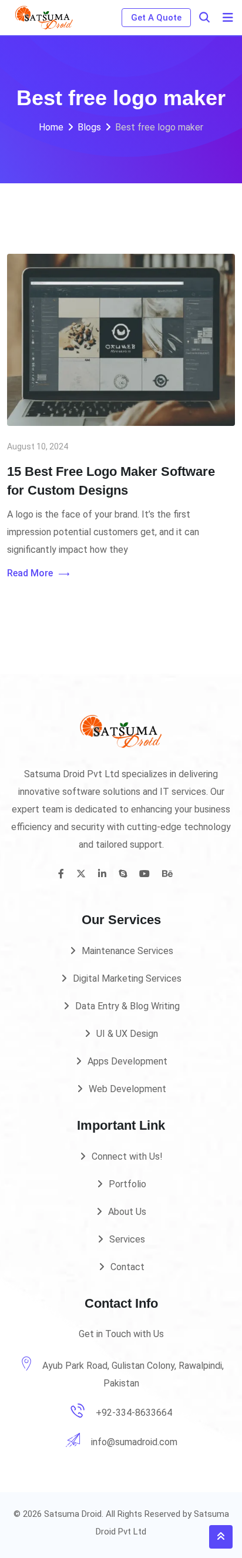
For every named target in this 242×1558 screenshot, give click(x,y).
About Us (127, 1211)
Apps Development (127, 1061)
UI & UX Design (127, 1033)
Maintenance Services (127, 950)
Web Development (127, 1088)
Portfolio (127, 1184)
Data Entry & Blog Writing (127, 1006)
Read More (30, 573)
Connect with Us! (127, 1156)
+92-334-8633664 (134, 1412)
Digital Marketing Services (127, 978)
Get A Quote (156, 17)
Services (127, 1239)
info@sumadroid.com (134, 1442)
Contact (127, 1266)
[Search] (204, 17)
